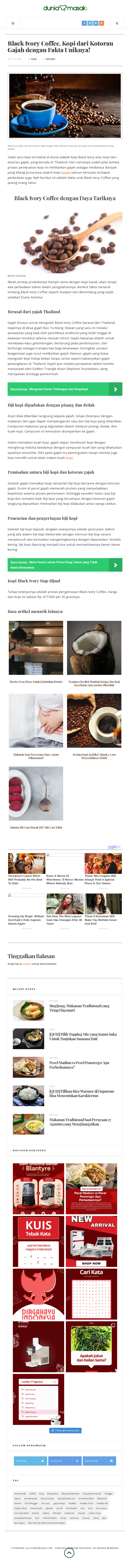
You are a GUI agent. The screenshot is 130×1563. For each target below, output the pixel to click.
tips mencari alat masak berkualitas (46, 1522)
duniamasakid (86, 1498)
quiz (37, 1517)
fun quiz (45, 1503)
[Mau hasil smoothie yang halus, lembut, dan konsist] (38, 1188)
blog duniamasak (70, 1493)
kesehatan (71, 1508)
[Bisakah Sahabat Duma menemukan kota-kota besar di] (91, 1294)
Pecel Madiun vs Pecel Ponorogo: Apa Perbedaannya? (79, 1064)
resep (63, 1517)
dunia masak (47, 1498)
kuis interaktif (21, 1513)
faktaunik (102, 1498)
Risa (34, 59)
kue (83, 1508)
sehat (96, 1517)
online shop (95, 1513)
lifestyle (57, 1513)
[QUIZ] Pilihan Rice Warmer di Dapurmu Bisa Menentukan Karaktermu (81, 1093)
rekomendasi (50, 1517)
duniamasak (30, 1498)
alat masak (20, 1493)
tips (104, 1517)
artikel (32, 1493)
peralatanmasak (22, 1517)
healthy (72, 1503)
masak (81, 1513)
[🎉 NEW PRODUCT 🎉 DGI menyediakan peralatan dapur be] (91, 1241)
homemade (36, 1508)
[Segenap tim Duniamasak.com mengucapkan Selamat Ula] (38, 1294)
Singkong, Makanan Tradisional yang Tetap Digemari (79, 1008)
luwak (65, 172)
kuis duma (101, 1508)
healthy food (86, 1503)
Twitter (21, 1461)
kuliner (35, 1513)
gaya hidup (59, 1503)
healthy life (102, 1503)
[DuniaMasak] (65, 8)
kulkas (46, 1513)
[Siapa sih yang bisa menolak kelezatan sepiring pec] (91, 1188)
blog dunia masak (92, 1493)
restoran (74, 1517)
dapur (17, 1498)
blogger (109, 1493)
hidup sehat (20, 1508)
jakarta (49, 1508)
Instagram (91, 1461)
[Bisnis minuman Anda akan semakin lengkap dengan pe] (38, 1346)
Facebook (56, 1461)
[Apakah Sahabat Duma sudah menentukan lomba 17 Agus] (38, 1399)
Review (85, 1517)
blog (41, 1493)
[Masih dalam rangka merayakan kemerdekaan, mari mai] (38, 1241)
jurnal (59, 1508)
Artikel (50, 59)
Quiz (52, 1029)
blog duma (52, 1493)
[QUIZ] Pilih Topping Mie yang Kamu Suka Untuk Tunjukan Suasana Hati (83, 1036)
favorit (17, 1503)
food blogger (31, 1503)
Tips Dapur (19, 1522)
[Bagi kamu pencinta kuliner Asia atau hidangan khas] (91, 1346)
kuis (90, 1508)
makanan (69, 1513)
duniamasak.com (66, 1498)
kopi (69, 458)
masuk (27, 964)
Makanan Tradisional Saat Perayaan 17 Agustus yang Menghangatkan (80, 1121)
